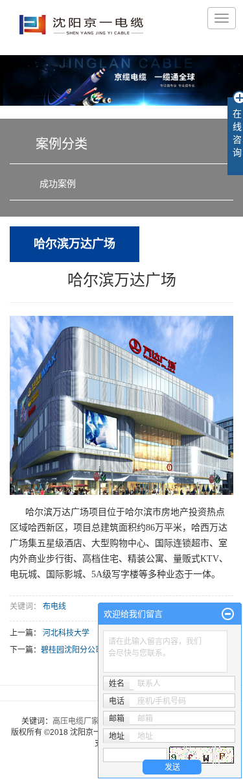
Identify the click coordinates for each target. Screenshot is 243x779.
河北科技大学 (66, 633)
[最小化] (228, 614)
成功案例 (58, 183)
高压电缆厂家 (75, 721)
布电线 (54, 606)
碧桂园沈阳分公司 (72, 649)
